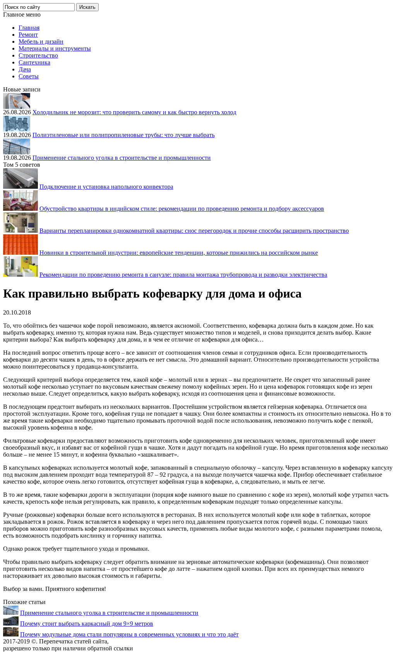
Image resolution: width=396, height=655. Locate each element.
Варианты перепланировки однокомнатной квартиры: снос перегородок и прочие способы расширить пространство (194, 230)
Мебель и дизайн (41, 41)
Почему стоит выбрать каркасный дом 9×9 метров (86, 623)
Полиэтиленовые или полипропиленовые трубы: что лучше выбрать (123, 135)
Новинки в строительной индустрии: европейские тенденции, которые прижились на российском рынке (178, 252)
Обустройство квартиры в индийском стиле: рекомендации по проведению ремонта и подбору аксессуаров (181, 208)
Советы (29, 76)
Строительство (38, 55)
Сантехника (34, 62)
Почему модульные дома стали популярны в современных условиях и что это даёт (129, 634)
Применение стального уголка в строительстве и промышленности (121, 157)
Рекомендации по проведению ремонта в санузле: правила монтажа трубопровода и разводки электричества (183, 274)
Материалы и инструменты (55, 48)
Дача (25, 69)
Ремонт (28, 34)
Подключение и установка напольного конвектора (106, 186)
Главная (29, 27)
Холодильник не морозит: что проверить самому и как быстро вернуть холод (134, 112)
